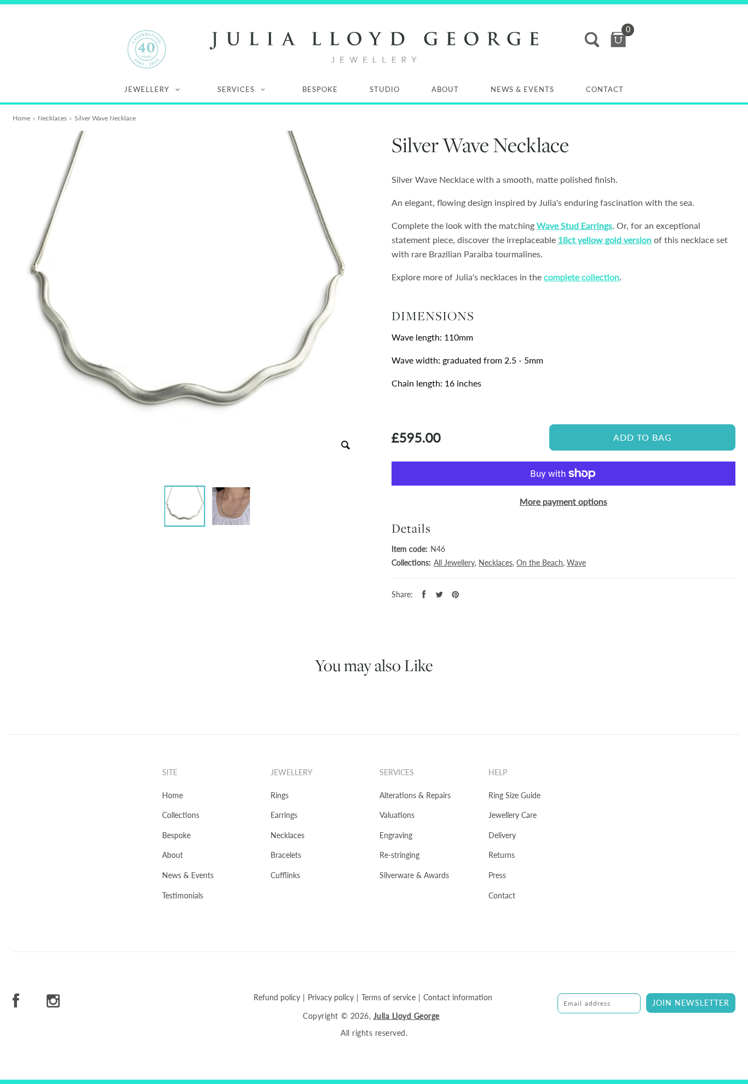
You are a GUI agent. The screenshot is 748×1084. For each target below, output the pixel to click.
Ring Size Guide (514, 795)
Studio (385, 89)
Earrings (284, 815)
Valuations (397, 815)
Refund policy (277, 997)
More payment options (563, 501)
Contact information (457, 997)
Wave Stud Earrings (574, 225)
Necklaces (52, 118)
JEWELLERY (146, 89)
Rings (280, 795)
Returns (501, 855)
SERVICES (236, 89)
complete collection (581, 277)
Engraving (395, 835)
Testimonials (182, 895)
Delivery (502, 835)
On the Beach (539, 562)
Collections (180, 815)
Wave (576, 562)
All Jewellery (454, 562)
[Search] (592, 40)
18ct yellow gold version (605, 239)
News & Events (522, 89)
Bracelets (286, 855)
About (445, 89)
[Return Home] (374, 47)
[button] (184, 506)
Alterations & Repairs (415, 795)
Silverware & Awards (414, 875)
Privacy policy (331, 997)
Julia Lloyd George (406, 1015)
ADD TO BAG (642, 437)
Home (21, 118)
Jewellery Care (512, 815)
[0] (618, 40)
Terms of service (388, 997)
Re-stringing (399, 855)
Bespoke (320, 89)
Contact (605, 89)
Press (497, 875)
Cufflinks (285, 875)
